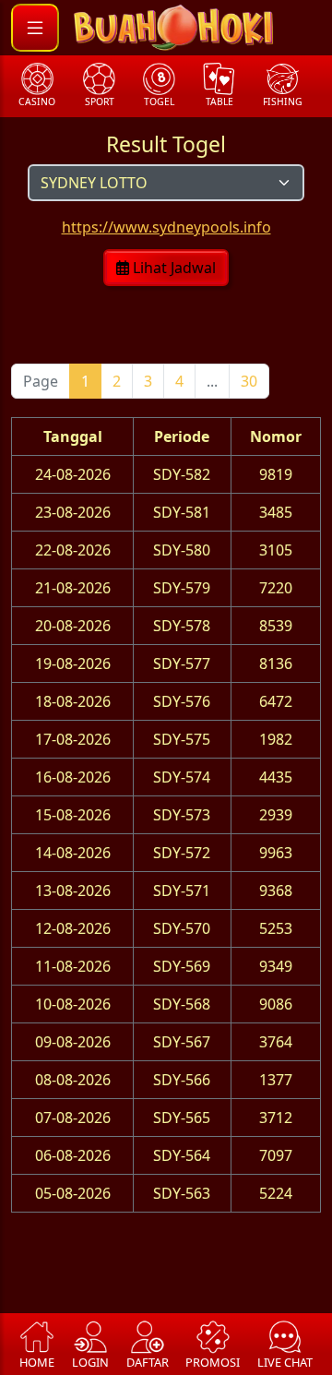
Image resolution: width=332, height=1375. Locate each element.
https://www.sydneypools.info (166, 227)
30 (249, 381)
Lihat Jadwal (172, 267)
